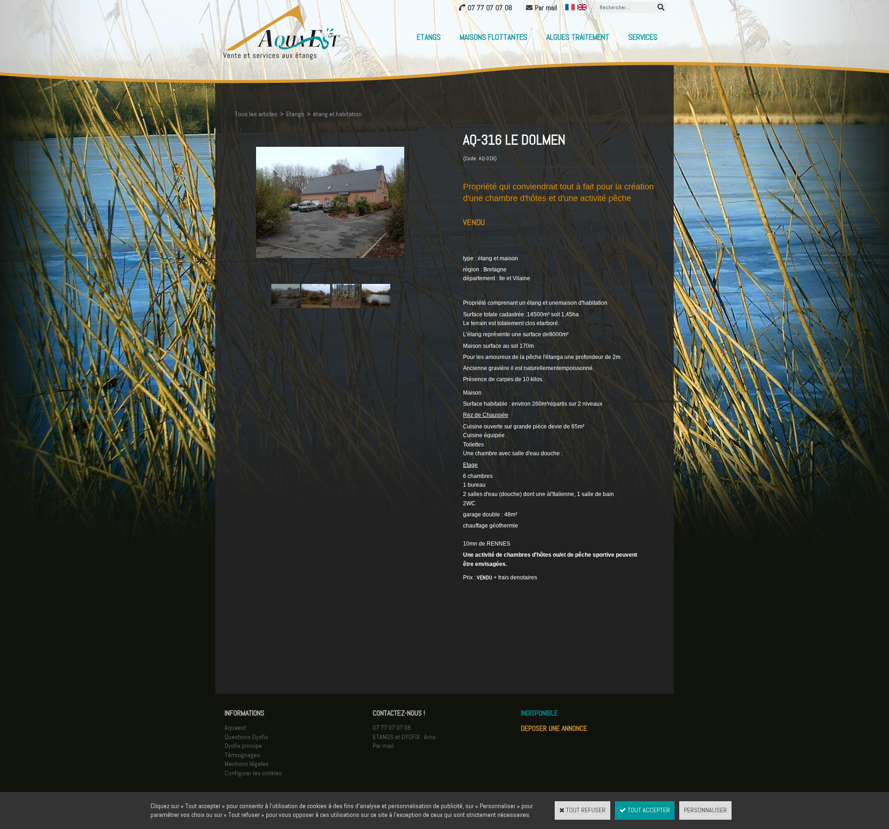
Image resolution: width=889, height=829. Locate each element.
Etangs (429, 37)
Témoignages (242, 755)
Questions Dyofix (246, 737)
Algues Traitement (577, 37)
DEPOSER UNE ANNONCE (554, 728)
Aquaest (235, 727)
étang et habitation (337, 114)
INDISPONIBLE (539, 713)
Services (642, 37)
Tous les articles (256, 114)
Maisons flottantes (493, 37)
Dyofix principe (243, 745)
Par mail (383, 745)
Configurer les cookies (253, 773)
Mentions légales (247, 764)
